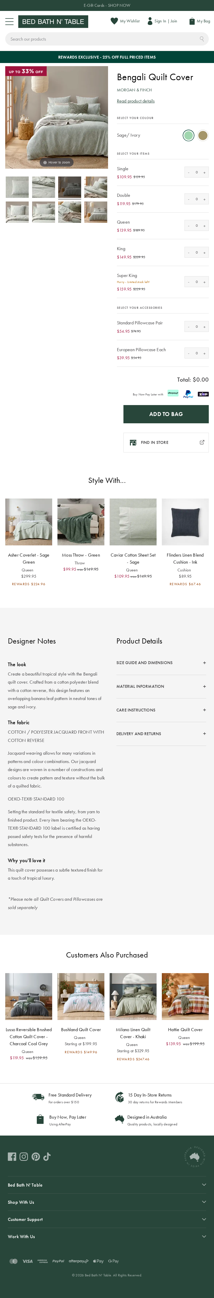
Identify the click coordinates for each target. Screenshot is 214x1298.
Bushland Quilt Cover (81, 1029)
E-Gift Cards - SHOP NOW (107, 5)
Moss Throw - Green (81, 555)
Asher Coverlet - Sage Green (29, 558)
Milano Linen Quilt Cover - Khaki (133, 1032)
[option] (188, 135)
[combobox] (107, 39)
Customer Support (25, 1219)
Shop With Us (21, 1202)
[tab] (161, 663)
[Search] (202, 38)
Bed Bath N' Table (25, 1185)
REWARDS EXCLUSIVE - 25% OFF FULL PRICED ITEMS (107, 57)
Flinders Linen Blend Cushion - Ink (185, 558)
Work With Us (21, 1236)
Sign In (160, 21)
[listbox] (163, 134)
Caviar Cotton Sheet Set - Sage (133, 558)
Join (174, 21)
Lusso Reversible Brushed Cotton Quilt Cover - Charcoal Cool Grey (29, 1036)
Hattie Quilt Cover (185, 1029)
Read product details (136, 101)
